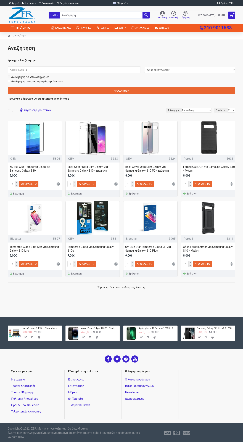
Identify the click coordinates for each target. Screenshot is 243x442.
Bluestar (15, 238)
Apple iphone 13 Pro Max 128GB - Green (157, 328)
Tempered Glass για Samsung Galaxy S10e (90, 248)
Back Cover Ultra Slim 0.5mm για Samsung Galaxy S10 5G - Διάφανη (147, 168)
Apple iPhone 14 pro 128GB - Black (98, 328)
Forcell (188, 158)
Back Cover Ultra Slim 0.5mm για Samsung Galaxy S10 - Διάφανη (87, 168)
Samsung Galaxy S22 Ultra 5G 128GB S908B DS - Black (215, 328)
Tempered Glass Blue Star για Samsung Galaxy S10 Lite (34, 248)
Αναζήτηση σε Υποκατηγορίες (30, 77)
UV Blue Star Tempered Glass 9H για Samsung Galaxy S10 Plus (148, 248)
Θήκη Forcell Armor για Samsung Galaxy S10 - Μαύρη (208, 248)
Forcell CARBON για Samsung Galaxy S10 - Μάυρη (209, 168)
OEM (13, 158)
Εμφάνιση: (221, 110)
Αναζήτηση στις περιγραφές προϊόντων (37, 81)
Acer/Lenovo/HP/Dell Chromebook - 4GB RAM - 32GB (41, 328)
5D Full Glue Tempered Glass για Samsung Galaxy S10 (30, 168)
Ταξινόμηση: (174, 110)
